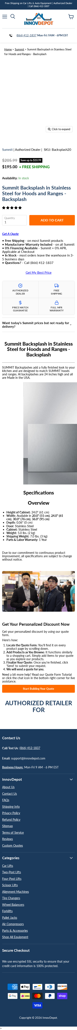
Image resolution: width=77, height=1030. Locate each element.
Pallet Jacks (9, 917)
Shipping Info (11, 806)
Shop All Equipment (15, 937)
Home (8, 49)
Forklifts (7, 911)
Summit (19, 49)
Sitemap (7, 826)
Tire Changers (11, 898)
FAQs (5, 800)
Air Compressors (13, 924)
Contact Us (9, 793)
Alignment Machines (15, 891)
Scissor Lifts (10, 885)
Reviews (7, 839)
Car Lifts (7, 866)
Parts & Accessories (15, 930)
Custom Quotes (12, 845)
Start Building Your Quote (38, 688)
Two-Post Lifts (11, 872)
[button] (12, 207)
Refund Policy (11, 819)
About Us (8, 787)
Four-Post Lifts (11, 878)
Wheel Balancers (13, 904)
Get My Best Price (39, 272)
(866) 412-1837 (26, 35)
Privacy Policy (11, 813)
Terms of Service (13, 832)
